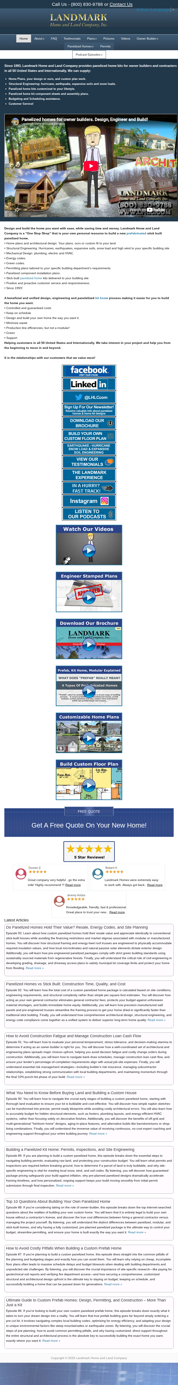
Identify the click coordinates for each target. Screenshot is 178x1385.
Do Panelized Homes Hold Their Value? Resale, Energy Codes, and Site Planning (77, 927)
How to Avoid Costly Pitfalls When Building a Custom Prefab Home (64, 1248)
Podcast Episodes (89, 54)
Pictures (108, 38)
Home (24, 38)
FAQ (54, 38)
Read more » (35, 968)
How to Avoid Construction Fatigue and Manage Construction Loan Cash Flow (73, 1036)
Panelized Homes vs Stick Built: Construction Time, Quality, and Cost (65, 984)
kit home (101, 298)
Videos (125, 38)
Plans (92, 38)
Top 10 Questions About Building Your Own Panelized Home (58, 1201)
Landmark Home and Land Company (78, 24)
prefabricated (136, 233)
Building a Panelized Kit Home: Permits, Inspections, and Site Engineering (70, 1149)
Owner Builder (147, 38)
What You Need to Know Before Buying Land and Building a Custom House (71, 1093)
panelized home (31, 278)
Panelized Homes (81, 46)
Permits (105, 46)
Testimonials (72, 38)
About (39, 38)
